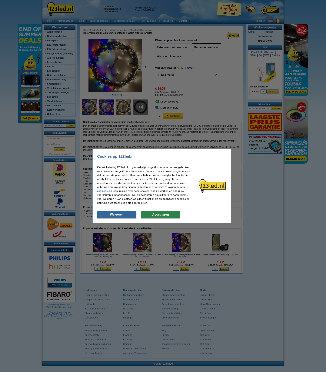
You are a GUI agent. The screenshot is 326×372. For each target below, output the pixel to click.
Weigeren (117, 214)
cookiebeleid (104, 190)
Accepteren (160, 214)
